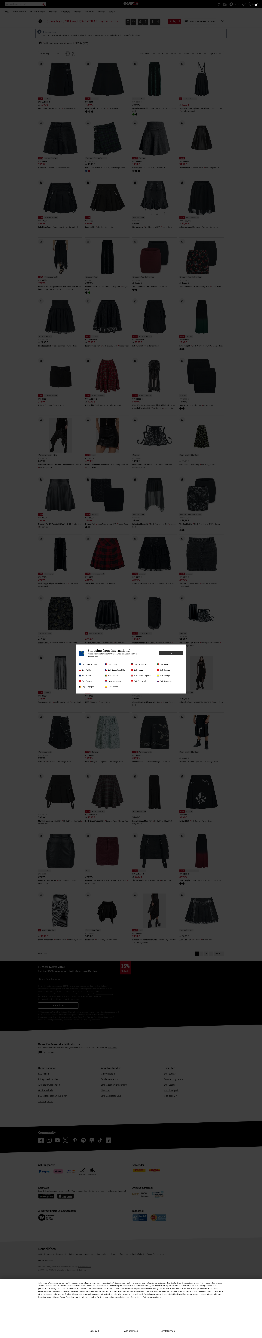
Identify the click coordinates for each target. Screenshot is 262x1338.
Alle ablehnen (131, 1331)
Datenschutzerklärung (152, 1297)
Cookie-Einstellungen (68, 1297)
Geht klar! (94, 1331)
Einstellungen (168, 1330)
